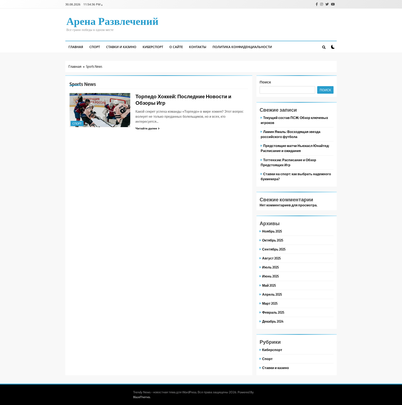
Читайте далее (146, 128)
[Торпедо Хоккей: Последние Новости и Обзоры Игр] (100, 110)
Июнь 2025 (270, 276)
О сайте (176, 47)
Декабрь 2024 (272, 321)
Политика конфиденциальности (242, 47)
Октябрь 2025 (272, 240)
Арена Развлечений (112, 21)
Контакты (197, 47)
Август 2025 (271, 258)
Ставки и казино (121, 47)
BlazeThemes (141, 397)
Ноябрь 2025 (272, 231)
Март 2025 (270, 303)
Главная (75, 47)
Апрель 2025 (272, 294)
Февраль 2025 (273, 312)
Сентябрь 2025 (274, 249)
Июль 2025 (270, 267)
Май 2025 (269, 285)
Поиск (265, 81)
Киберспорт (153, 47)
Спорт (94, 47)
